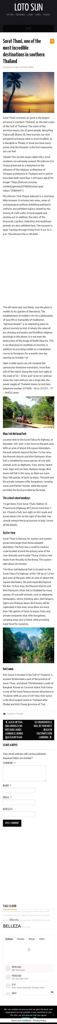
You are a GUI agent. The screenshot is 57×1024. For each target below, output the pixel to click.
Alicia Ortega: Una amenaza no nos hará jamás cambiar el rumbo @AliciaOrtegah (14, 730)
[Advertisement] (28, 270)
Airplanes (42, 911)
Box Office (18, 915)
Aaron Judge (24, 911)
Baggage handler (25, 920)
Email (7, 797)
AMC (40, 920)
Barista (11, 915)
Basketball (46, 920)
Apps (24, 915)
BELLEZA (12, 926)
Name (7, 785)
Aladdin (35, 920)
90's (42, 915)
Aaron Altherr (34, 911)
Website (8, 809)
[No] (53, 1014)
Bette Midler (25, 927)
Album (16, 911)
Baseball (6, 920)
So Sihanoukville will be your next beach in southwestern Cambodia (43, 730)
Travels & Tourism (15, 714)
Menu (28, 28)
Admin (31, 67)
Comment (9, 763)
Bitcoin (14, 919)
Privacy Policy (39, 1020)
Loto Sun (28, 8)
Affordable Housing (33, 915)
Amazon (47, 915)
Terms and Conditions (21, 1020)
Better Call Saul (8, 911)
